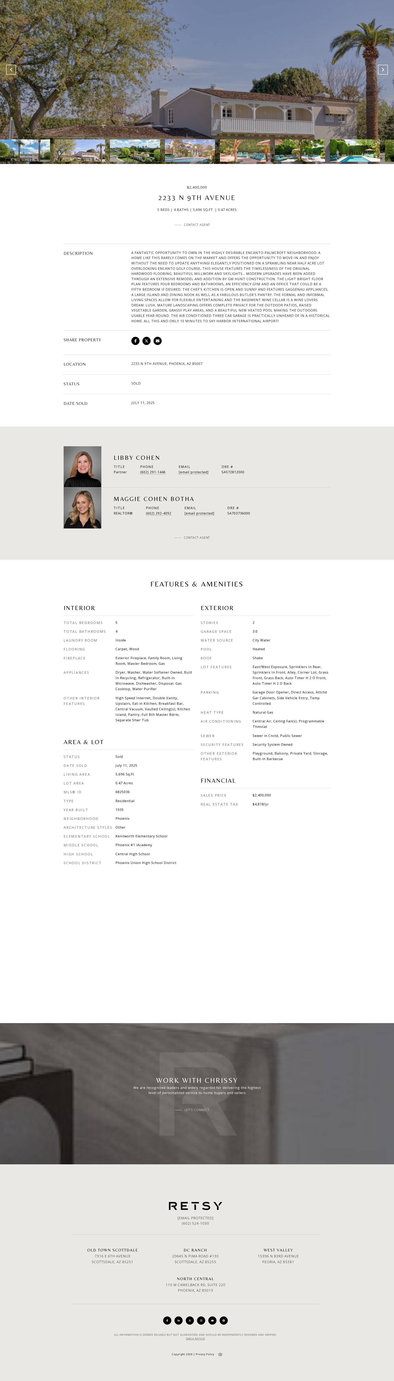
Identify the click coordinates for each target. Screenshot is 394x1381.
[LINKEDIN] (178, 1320)
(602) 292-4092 (158, 513)
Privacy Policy (205, 1354)
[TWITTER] (190, 1320)
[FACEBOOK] (167, 1320)
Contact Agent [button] (197, 225)
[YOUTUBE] (212, 1320)
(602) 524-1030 (195, 1223)
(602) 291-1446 (153, 472)
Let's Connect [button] (197, 1110)
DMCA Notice (195, 1338)
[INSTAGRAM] (201, 1320)
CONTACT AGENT (197, 538)
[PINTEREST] (224, 1320)
